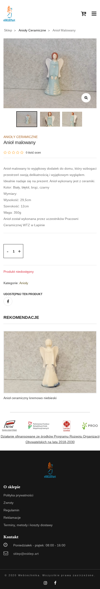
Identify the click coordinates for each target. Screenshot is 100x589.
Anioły (23, 283)
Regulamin (11, 510)
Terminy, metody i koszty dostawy (28, 525)
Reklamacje (12, 517)
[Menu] (94, 13)
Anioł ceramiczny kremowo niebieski (30, 398)
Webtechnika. (29, 575)
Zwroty (8, 503)
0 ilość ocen (33, 152)
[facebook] (7, 301)
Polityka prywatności (18, 495)
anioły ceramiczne (32, 30)
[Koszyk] (83, 13)
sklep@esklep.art (26, 553)
